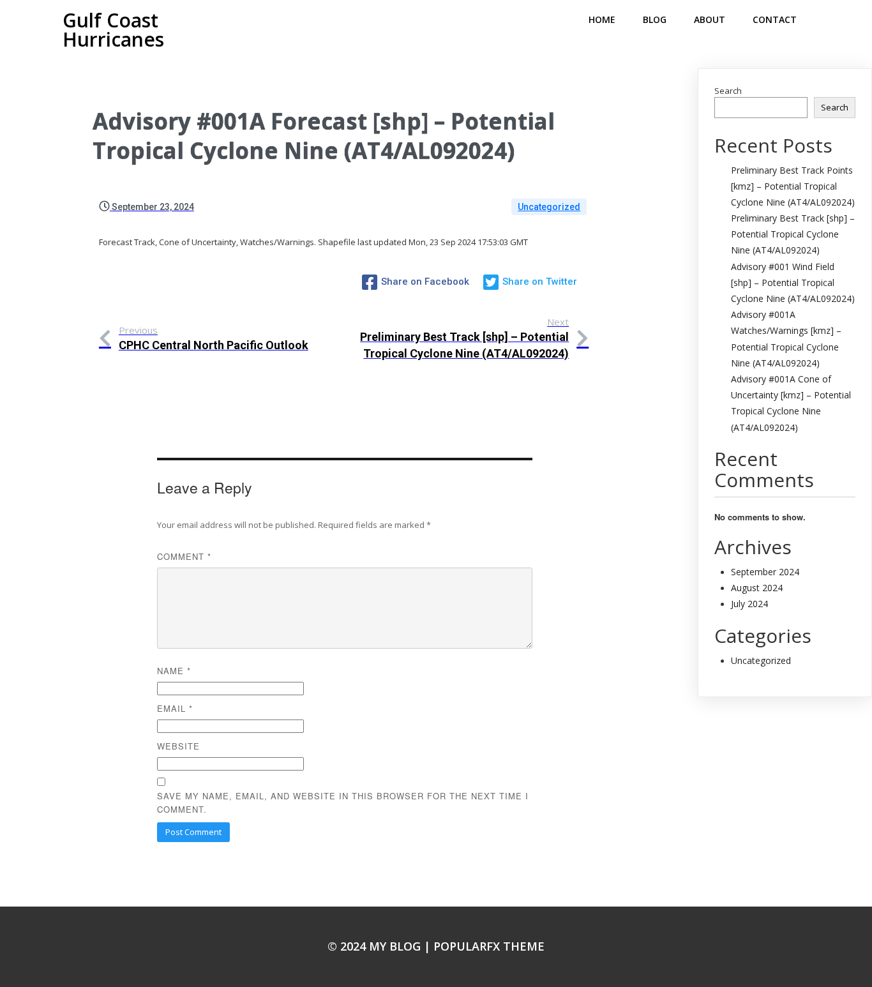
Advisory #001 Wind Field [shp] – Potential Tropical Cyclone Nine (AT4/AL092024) (793, 282)
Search (728, 90)
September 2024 (765, 572)
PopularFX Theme (489, 946)
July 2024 (749, 604)
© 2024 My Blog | (380, 946)
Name (174, 671)
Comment (184, 556)
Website (178, 746)
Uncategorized (549, 207)
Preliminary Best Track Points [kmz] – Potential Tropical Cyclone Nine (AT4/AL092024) (793, 186)
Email (175, 708)
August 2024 (757, 588)
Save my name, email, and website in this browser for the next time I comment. (343, 802)
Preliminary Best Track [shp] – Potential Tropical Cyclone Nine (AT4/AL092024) (793, 234)
